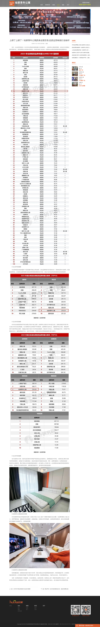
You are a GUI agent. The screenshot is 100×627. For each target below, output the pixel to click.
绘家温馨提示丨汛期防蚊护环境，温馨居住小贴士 (81, 55)
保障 (19, 607)
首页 (41, 5)
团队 (63, 5)
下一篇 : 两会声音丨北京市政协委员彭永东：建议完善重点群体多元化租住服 (55, 586)
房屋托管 (47, 5)
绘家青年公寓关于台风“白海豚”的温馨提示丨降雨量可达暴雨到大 (81, 50)
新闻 (35, 605)
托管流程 (20, 608)
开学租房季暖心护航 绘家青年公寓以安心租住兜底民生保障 (81, 42)
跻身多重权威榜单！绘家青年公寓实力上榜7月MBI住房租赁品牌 (81, 45)
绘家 (27, 605)
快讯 (58, 5)
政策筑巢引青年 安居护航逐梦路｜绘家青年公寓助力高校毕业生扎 (81, 53)
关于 (68, 5)
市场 (35, 607)
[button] (15, 21)
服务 (19, 605)
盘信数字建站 (80, 622)
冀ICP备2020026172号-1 (66, 622)
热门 (27, 607)
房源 (53, 5)
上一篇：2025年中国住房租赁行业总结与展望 (19, 586)
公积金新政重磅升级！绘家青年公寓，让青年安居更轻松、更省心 (81, 47)
